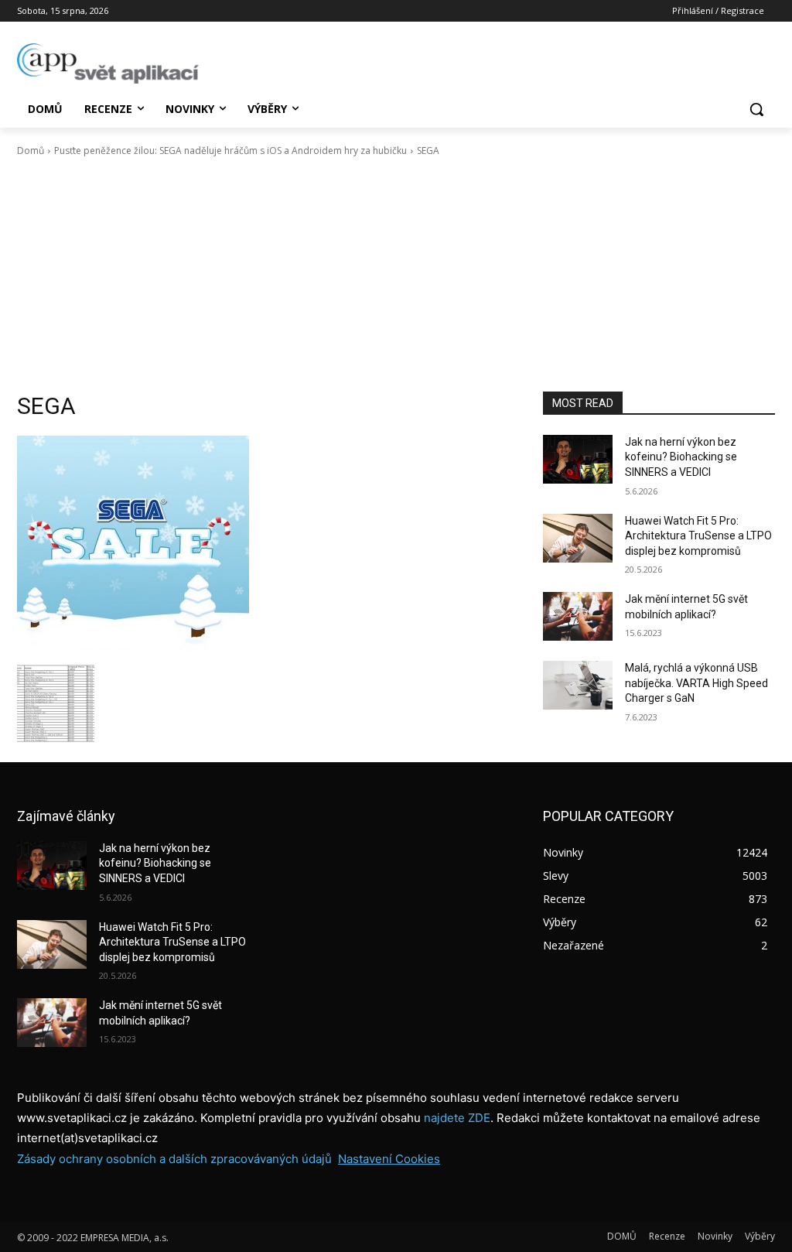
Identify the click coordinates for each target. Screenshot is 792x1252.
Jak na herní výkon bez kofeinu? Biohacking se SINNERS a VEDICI (681, 457)
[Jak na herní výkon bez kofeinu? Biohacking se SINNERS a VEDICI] (578, 459)
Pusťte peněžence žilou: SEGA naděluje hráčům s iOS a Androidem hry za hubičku (230, 150)
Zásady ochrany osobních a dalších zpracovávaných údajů (174, 1158)
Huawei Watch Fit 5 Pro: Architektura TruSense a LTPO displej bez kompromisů (698, 536)
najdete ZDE (457, 1117)
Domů (30, 150)
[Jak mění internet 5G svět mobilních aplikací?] (578, 616)
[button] (756, 109)
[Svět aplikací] (108, 63)
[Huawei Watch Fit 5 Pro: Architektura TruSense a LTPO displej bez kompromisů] (578, 538)
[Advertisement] (396, 274)
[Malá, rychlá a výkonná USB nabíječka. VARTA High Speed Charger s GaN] (578, 685)
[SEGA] (264, 546)
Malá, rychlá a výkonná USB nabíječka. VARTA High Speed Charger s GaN (696, 683)
